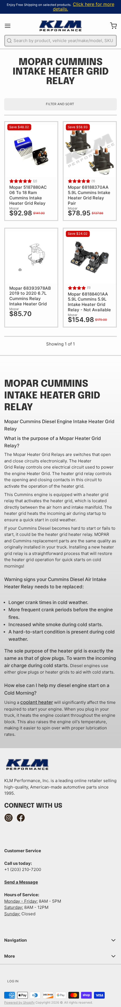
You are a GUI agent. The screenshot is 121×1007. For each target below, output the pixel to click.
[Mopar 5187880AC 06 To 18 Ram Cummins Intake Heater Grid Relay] (31, 151)
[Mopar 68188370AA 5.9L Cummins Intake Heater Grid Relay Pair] (90, 151)
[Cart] (111, 25)
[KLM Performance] (60, 26)
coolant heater (36, 702)
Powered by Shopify (19, 1002)
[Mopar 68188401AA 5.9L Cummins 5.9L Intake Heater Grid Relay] (90, 257)
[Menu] (9, 25)
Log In (12, 981)
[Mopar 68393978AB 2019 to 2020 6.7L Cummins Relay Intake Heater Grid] (31, 257)
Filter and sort (60, 104)
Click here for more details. (83, 6)
